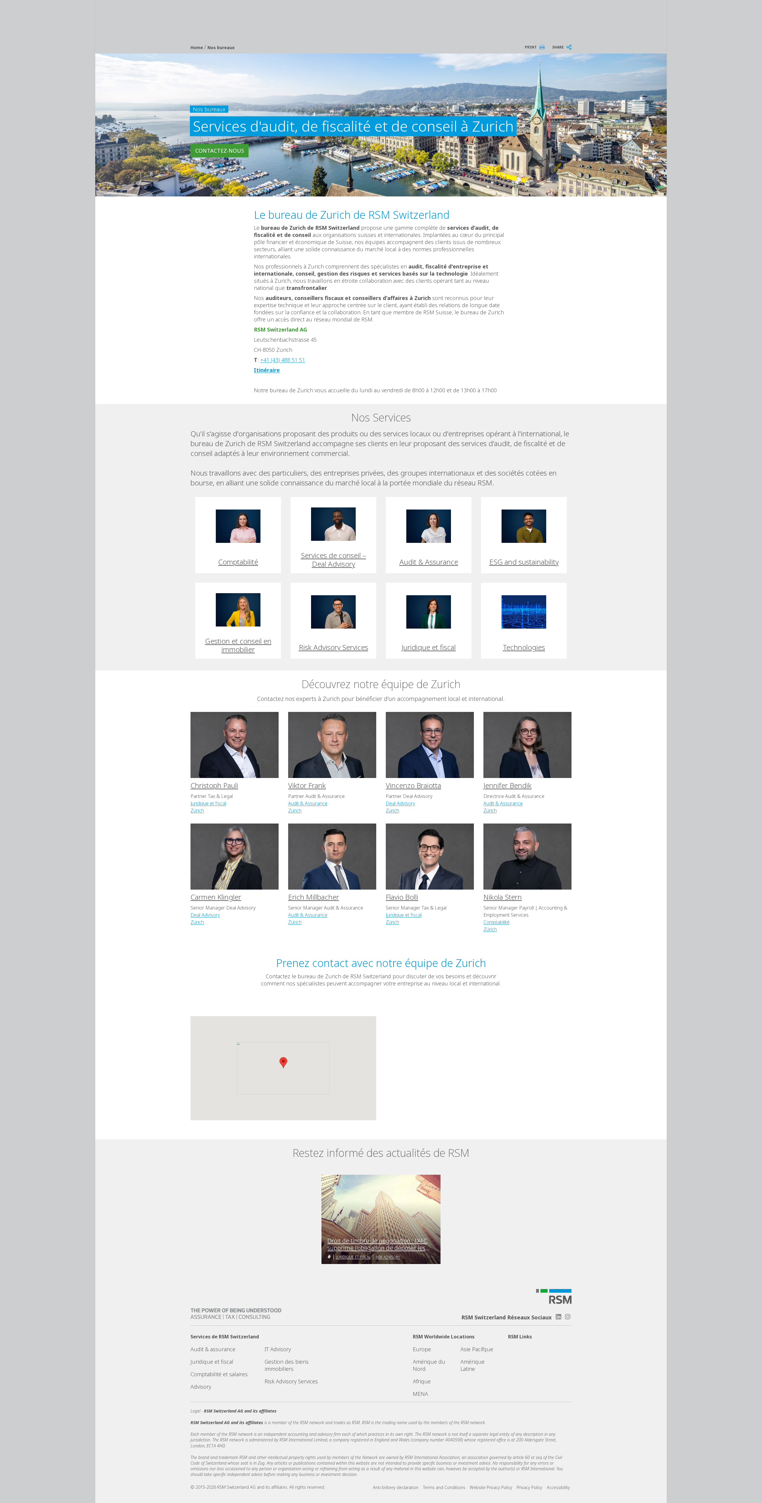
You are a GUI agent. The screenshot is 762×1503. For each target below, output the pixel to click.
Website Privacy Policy (491, 1487)
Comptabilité (496, 922)
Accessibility (558, 1487)
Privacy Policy (529, 1487)
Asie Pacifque (476, 1349)
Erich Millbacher (313, 897)
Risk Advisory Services (291, 1381)
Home (197, 47)
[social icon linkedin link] (558, 1317)
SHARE (558, 47)
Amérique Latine (472, 1365)
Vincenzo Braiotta (413, 785)
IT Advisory (278, 1349)
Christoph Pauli (214, 785)
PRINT (531, 47)
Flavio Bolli (402, 897)
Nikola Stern (502, 897)
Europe (422, 1349)
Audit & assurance (212, 1349)
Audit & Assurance (307, 803)
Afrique (422, 1381)
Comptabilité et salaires (219, 1374)
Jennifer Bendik (507, 785)
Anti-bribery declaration (396, 1487)
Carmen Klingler (215, 897)
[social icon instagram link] (568, 1317)
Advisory (200, 1386)
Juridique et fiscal (208, 803)
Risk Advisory (388, 1257)
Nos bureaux (221, 47)
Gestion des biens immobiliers (287, 1365)
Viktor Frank (307, 785)
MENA (420, 1393)
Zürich (197, 810)
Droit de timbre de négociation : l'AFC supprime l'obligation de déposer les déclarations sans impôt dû (377, 1244)
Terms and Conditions (444, 1487)
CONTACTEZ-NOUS (219, 150)
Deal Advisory (400, 803)
